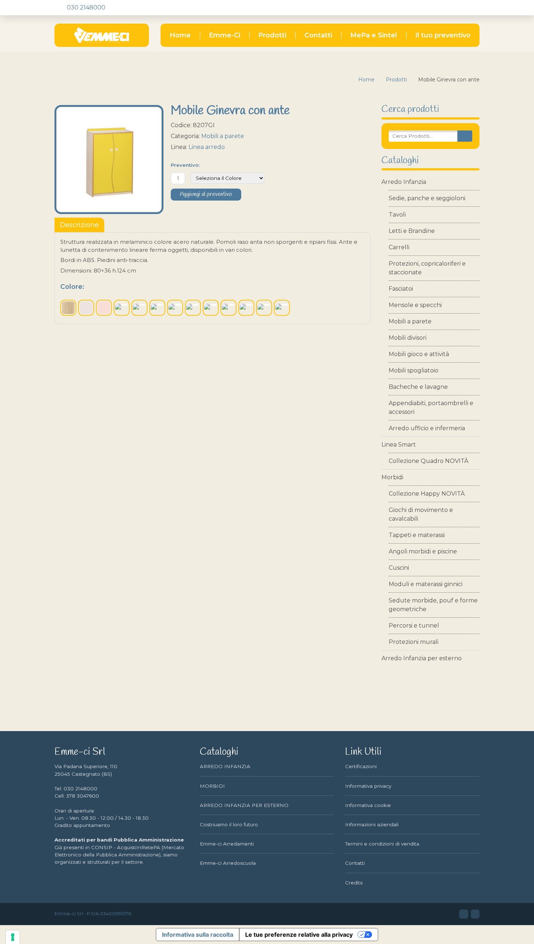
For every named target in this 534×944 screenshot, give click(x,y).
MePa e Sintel (373, 35)
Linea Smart (398, 444)
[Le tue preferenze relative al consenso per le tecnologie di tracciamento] (13, 937)
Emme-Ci (224, 35)
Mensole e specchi (415, 305)
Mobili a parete (410, 321)
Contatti (318, 35)
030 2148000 (85, 7)
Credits (354, 882)
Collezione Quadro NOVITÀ (428, 460)
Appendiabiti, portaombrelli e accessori (431, 407)
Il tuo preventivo (442, 35)
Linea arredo (207, 147)
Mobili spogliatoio (413, 370)
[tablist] (79, 225)
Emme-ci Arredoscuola (228, 863)
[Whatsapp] (149, 7)
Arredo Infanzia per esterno (421, 658)
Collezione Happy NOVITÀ (427, 493)
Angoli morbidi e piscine (423, 551)
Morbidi (392, 477)
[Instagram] (137, 7)
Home (180, 35)
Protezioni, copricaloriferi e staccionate (427, 268)
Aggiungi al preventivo (206, 194)
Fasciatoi (401, 288)
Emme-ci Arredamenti (227, 844)
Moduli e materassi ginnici (425, 584)
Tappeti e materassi (417, 535)
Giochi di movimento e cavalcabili (421, 514)
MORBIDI (212, 786)
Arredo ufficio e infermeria (427, 428)
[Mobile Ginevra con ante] (109, 159)
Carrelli (399, 247)
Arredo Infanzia (403, 181)
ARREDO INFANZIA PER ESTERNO (244, 805)
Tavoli (397, 214)
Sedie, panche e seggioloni (427, 198)
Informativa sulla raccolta (197, 934)
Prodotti (272, 35)
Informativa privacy (368, 786)
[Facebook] (124, 7)
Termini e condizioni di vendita (382, 844)
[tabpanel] (212, 278)
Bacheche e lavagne (418, 386)
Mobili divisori (407, 337)
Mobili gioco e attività (419, 354)
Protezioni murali (413, 641)
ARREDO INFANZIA (225, 766)
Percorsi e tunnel (414, 625)
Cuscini (399, 567)
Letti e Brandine (412, 230)
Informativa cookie (368, 805)
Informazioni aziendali (372, 824)
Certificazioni (361, 766)
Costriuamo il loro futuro (229, 824)
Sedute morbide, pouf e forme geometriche (433, 605)
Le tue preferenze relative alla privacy (299, 934)
